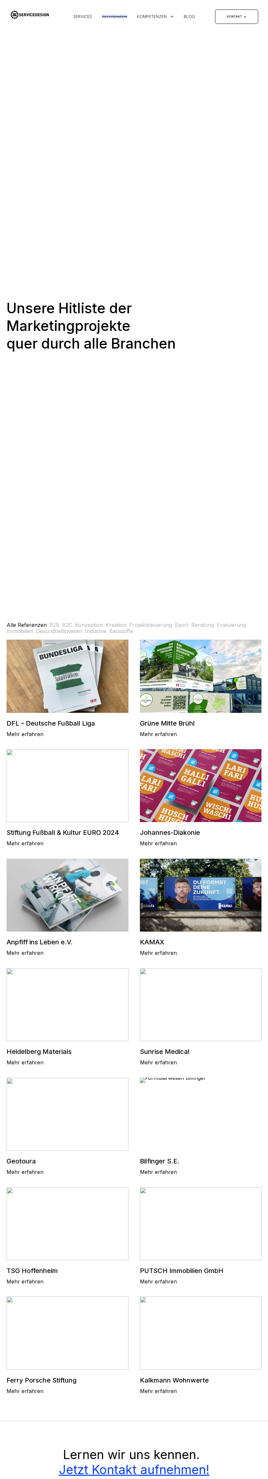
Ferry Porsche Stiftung (41, 1380)
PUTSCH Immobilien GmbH (182, 1271)
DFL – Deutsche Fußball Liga (51, 723)
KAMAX (152, 942)
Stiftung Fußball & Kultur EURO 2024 (63, 832)
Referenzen (114, 16)
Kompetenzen (152, 16)
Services (82, 16)
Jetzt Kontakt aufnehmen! (134, 1469)
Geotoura (21, 1161)
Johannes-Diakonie (170, 832)
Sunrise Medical (165, 1052)
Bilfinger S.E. (159, 1161)
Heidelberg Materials (39, 1052)
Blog (189, 16)
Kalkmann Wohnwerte (174, 1380)
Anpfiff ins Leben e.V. (40, 942)
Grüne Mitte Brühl (167, 723)
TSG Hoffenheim (32, 1271)
